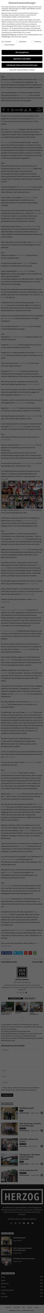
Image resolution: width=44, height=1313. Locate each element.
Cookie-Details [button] (12, 70)
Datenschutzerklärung (9, 35)
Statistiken (22, 42)
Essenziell (8, 42)
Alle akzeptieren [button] (22, 52)
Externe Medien (10, 45)
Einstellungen (6, 37)
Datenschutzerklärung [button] (23, 70)
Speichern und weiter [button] (22, 59)
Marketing (37, 42)
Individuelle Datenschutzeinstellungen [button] (22, 65)
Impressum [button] (32, 70)
